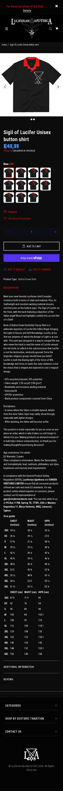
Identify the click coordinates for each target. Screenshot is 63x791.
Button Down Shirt (27, 279)
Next (58, 86)
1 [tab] (29, 119)
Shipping (8, 150)
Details (27, 10)
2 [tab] (31, 119)
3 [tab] (34, 119)
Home (4, 45)
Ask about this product (19, 218)
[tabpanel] (31, 84)
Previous (5, 86)
